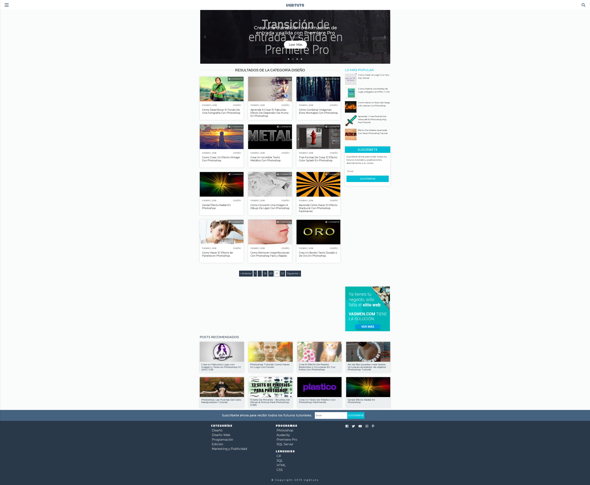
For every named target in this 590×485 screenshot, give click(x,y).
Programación (222, 439)
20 (270, 273)
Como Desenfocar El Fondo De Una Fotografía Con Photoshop (221, 111)
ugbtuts (295, 5)
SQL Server (285, 444)
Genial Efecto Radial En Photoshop (216, 207)
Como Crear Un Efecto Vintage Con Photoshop (221, 159)
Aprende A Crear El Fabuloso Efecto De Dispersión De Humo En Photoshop (269, 112)
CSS (280, 470)
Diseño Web (221, 435)
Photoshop (285, 430)
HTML (281, 465)
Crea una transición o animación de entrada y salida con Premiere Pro (295, 30)
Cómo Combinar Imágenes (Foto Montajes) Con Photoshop (318, 111)
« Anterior (246, 273)
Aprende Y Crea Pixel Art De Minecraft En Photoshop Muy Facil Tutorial (372, 119)
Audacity (283, 435)
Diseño (237, 105)
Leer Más (295, 44)
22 (282, 273)
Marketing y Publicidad (229, 449)
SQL (280, 460)
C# (279, 456)
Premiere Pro (287, 439)
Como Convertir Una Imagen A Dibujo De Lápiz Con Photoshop (269, 207)
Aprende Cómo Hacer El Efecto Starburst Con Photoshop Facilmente (318, 208)
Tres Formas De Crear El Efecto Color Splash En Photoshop (318, 159)
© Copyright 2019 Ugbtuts (295, 480)
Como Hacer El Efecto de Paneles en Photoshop (217, 254)
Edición (295, 37)
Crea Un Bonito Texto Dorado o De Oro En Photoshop (318, 254)
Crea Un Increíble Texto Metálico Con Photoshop (265, 159)
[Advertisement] (368, 236)
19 (265, 273)
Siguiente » (293, 273)
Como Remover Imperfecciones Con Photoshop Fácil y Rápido (269, 254)
